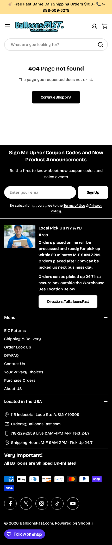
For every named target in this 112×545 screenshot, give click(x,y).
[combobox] (56, 44)
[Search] (100, 44)
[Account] (94, 26)
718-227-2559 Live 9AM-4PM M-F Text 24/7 (50, 433)
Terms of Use (74, 205)
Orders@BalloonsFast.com (36, 424)
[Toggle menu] (7, 26)
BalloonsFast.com (36, 523)
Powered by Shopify (74, 523)
